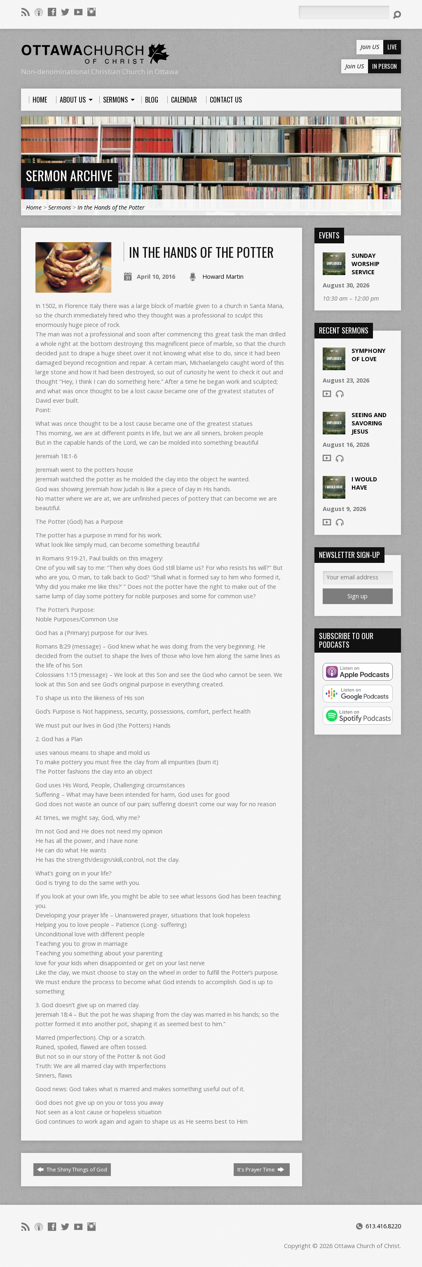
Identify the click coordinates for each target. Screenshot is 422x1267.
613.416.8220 (383, 1226)
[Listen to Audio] (339, 393)
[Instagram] (91, 12)
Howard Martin (223, 276)
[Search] (397, 15)
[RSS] (25, 12)
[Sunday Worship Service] (334, 270)
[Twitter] (65, 12)
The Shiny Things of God (76, 1169)
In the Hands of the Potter (111, 207)
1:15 (71, 675)
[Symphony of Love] (334, 366)
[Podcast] (39, 12)
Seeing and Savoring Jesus (369, 423)
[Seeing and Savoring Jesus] (334, 430)
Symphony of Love (369, 355)
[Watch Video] (327, 394)
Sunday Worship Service (366, 264)
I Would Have (364, 483)
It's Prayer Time (256, 1169)
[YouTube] (78, 12)
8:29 (64, 646)
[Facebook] (52, 12)
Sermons (59, 207)
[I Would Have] (334, 494)
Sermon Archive (69, 175)
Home (34, 207)
